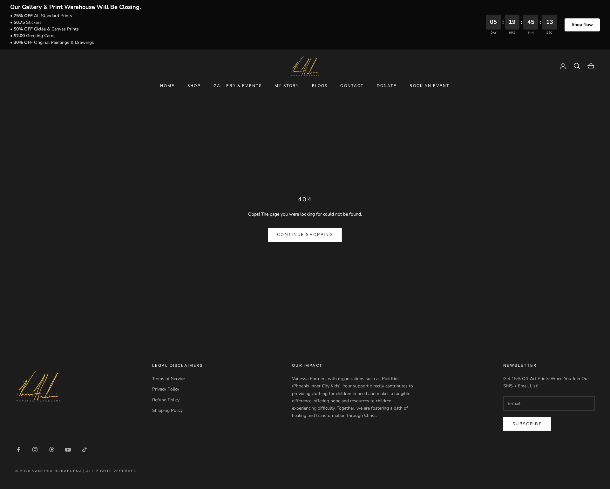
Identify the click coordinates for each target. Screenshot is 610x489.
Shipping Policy (167, 410)
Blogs (320, 85)
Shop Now (582, 25)
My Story (286, 85)
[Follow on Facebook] (18, 449)
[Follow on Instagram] (35, 449)
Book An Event (430, 85)
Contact (352, 85)
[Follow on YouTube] (68, 449)
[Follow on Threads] (51, 449)
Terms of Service (168, 379)
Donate (387, 85)
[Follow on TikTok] (84, 449)
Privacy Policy (165, 389)
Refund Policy (166, 400)
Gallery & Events (238, 85)
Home (167, 85)
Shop (194, 85)
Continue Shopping (305, 235)
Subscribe (527, 424)
